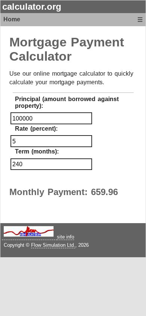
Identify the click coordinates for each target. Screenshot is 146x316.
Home (11, 19)
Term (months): (37, 151)
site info (65, 237)
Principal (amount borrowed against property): (67, 102)
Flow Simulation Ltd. (53, 245)
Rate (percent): (36, 128)
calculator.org (31, 6)
